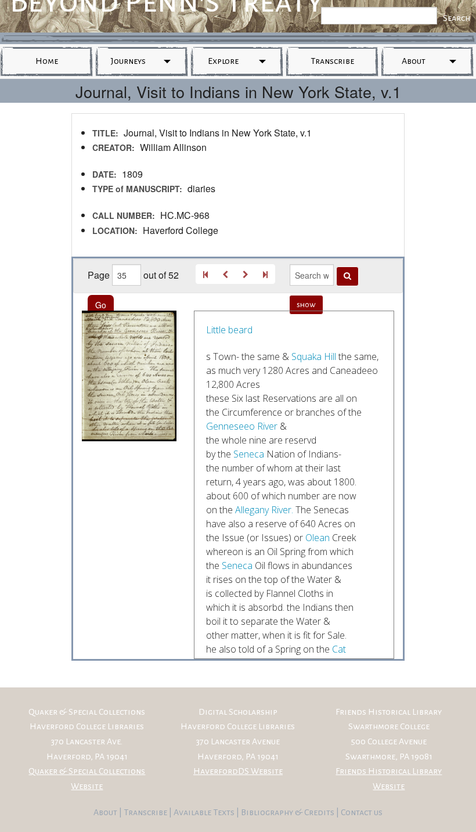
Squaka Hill (313, 356)
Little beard (229, 329)
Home (46, 61)
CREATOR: (113, 147)
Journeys (128, 61)
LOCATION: (115, 230)
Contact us (362, 812)
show (306, 305)
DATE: (104, 174)
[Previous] (225, 274)
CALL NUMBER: (123, 215)
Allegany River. (264, 509)
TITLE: (105, 133)
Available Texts (205, 812)
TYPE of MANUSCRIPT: (137, 189)
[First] (205, 274)
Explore (223, 61)
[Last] (265, 274)
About (413, 61)
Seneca (248, 454)
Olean (317, 537)
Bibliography (267, 812)
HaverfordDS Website (238, 771)
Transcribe (332, 61)
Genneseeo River (241, 426)
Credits (320, 812)
